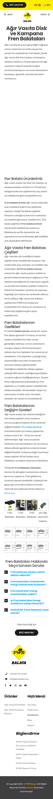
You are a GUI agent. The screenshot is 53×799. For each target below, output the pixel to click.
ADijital (29, 787)
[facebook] (5, 685)
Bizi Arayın (9, 493)
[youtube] (25, 685)
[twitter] (10, 685)
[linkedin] (20, 685)
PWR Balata (30, 784)
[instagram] (15, 685)
